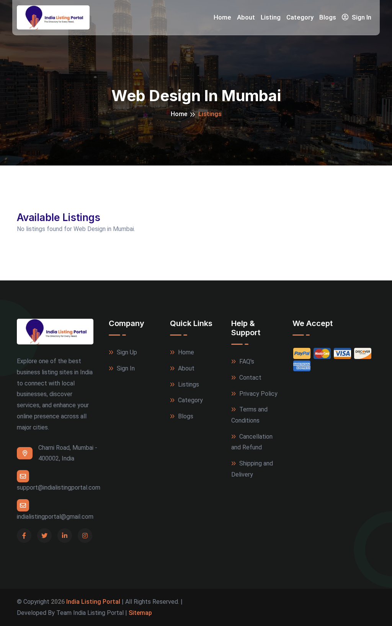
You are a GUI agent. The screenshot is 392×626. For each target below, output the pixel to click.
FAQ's (246, 361)
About (246, 17)
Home (222, 17)
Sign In (360, 17)
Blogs (327, 17)
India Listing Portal (93, 601)
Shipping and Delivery (252, 469)
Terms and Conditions (249, 415)
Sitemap (140, 612)
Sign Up (126, 352)
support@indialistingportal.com (58, 487)
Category (300, 17)
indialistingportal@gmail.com (55, 516)
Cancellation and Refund (252, 442)
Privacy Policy (258, 393)
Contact (249, 377)
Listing (271, 17)
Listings (187, 384)
